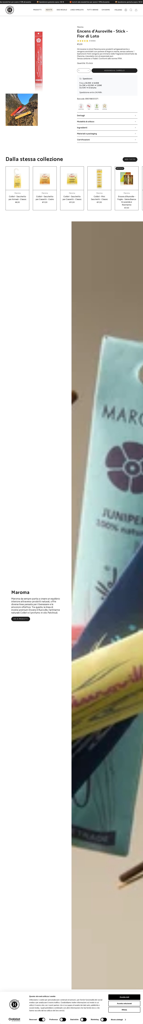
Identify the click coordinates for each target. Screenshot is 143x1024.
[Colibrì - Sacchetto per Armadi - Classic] (17, 178)
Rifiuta (124, 1010)
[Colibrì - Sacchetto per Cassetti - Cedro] (44, 178)
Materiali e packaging (87, 133)
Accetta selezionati (124, 1003)
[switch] (63, 1019)
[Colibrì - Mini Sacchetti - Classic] (99, 178)
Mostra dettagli (117, 1020)
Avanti (139, 178)
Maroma (80, 27)
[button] (37, 10)
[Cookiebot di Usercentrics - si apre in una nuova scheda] (14, 1019)
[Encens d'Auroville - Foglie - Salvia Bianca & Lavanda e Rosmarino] (126, 178)
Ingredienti (82, 127)
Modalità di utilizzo (85, 121)
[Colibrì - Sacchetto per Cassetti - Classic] (72, 178)
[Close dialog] (40, 982)
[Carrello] (136, 10)
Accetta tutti (124, 997)
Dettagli (81, 115)
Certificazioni (83, 139)
